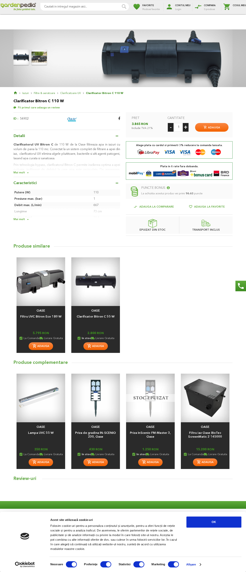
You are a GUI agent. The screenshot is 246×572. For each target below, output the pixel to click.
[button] (40, 309)
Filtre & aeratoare (44, 93)
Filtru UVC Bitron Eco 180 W (41, 316)
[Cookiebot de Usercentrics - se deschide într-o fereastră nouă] (25, 564)
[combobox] (84, 7)
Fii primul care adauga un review (39, 107)
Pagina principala (17, 93)
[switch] (105, 565)
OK (214, 522)
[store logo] (18, 7)
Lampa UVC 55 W (41, 433)
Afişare (191, 564)
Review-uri (24, 478)
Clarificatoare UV (70, 93)
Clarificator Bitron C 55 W (96, 316)
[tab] (123, 480)
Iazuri (25, 93)
